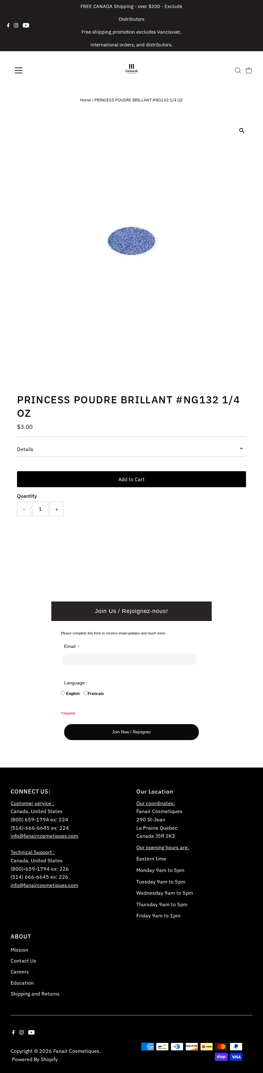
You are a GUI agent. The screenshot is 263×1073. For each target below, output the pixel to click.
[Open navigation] (39, 70)
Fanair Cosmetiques (76, 1051)
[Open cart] (249, 70)
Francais (96, 693)
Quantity (27, 496)
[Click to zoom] (242, 131)
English (73, 693)
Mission (19, 950)
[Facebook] (8, 25)
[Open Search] (238, 70)
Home (85, 100)
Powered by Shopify (35, 1059)
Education (22, 983)
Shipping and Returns (35, 993)
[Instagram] (16, 25)
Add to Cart (131, 479)
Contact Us (23, 960)
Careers (20, 971)
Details (25, 449)
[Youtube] (26, 25)
